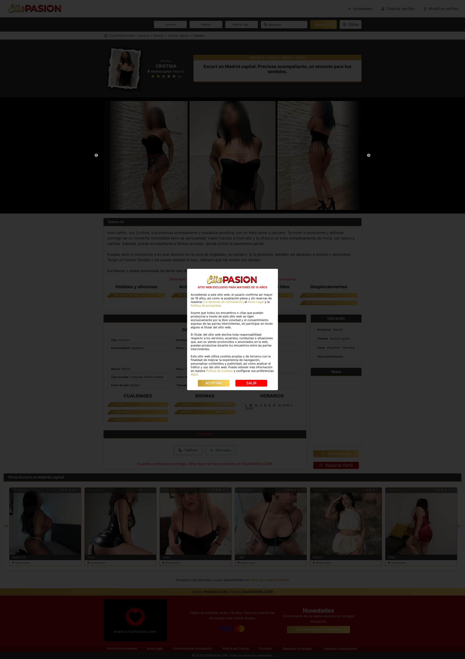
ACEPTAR (213, 383)
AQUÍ (194, 374)
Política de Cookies (219, 371)
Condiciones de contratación (223, 302)
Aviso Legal (256, 302)
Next (369, 155)
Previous (96, 155)
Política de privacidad (206, 305)
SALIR (251, 383)
